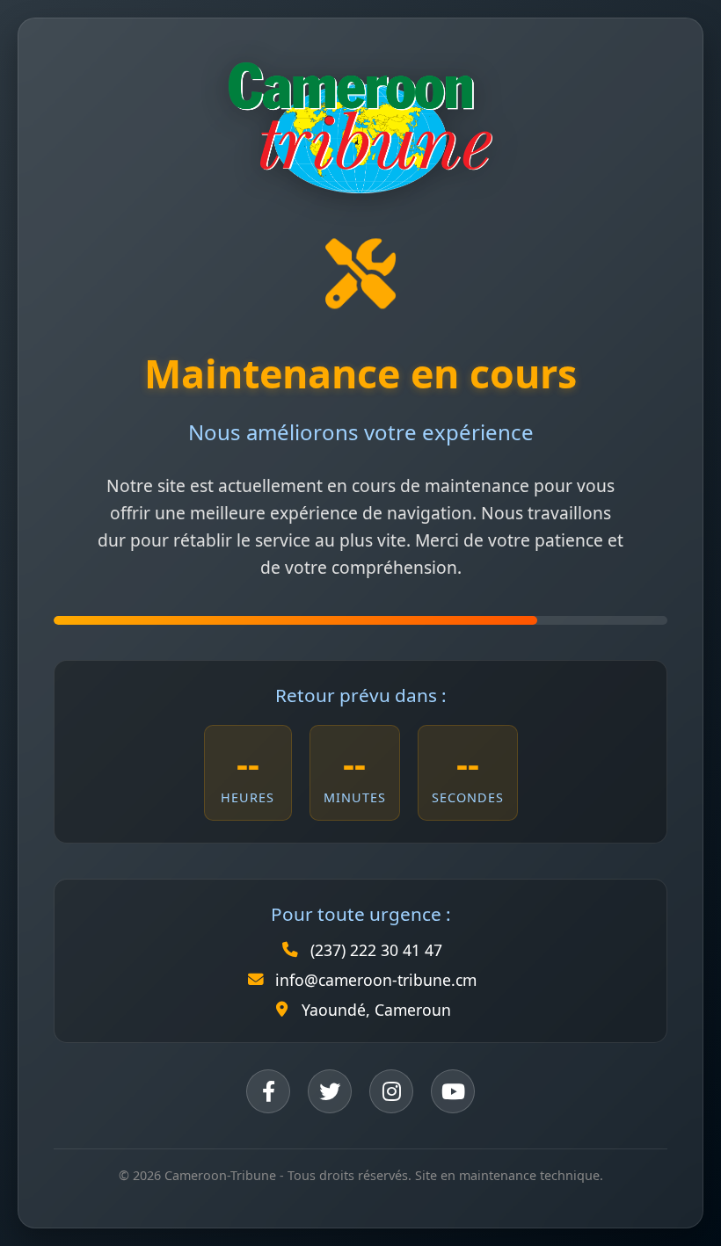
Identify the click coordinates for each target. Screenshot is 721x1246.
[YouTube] (453, 1091)
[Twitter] (330, 1091)
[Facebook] (268, 1091)
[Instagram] (391, 1091)
